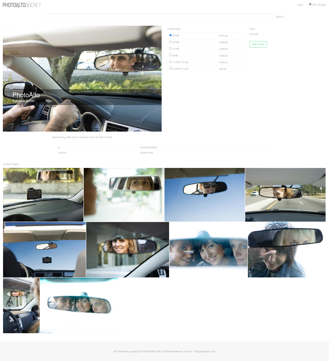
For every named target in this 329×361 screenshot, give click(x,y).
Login (300, 4)
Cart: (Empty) (318, 4)
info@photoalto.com (205, 351)
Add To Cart (258, 44)
